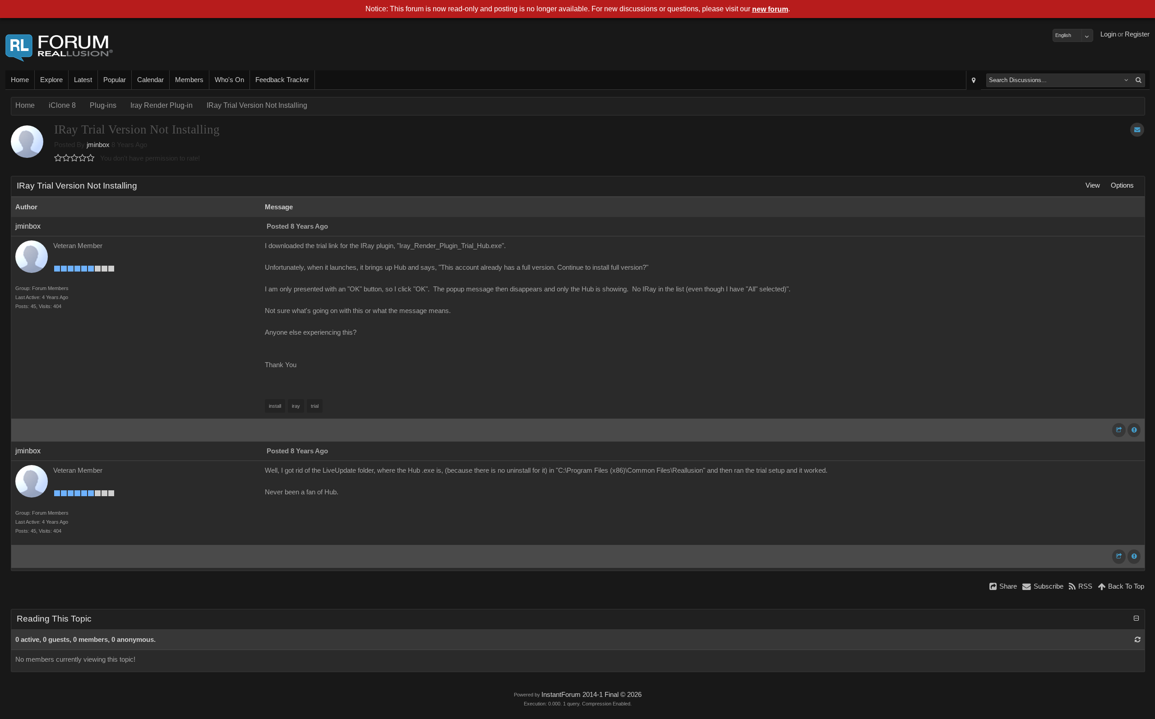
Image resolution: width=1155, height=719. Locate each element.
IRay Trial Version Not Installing (257, 105)
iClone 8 (62, 105)
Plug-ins (103, 105)
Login (1108, 34)
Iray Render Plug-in (161, 105)
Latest (83, 79)
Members (189, 79)
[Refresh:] (1138, 639)
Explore (51, 79)
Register (1137, 34)
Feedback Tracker (282, 79)
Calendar (150, 79)
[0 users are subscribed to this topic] (1137, 130)
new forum (770, 9)
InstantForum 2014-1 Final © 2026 (591, 694)
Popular (114, 79)
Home (20, 79)
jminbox (98, 144)
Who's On (229, 79)
